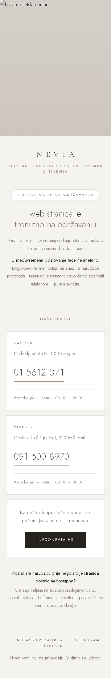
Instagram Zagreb (39, 640)
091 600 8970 (41, 456)
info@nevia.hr (55, 539)
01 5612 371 (39, 372)
